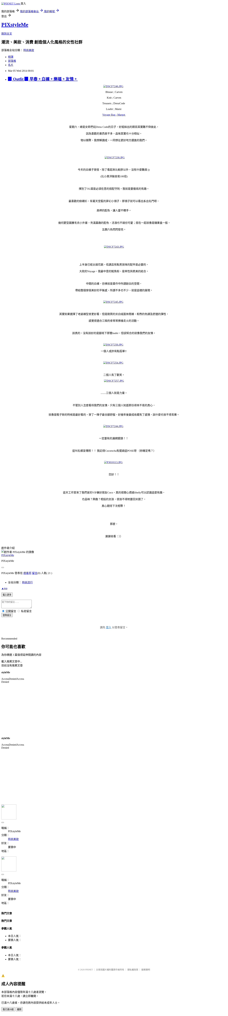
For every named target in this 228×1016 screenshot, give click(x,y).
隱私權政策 (132, 969)
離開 (19, 1009)
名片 (10, 65)
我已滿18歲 (8, 1009)
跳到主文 (6, 33)
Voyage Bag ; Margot (114, 114)
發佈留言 (7, 615)
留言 (34, 573)
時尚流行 (27, 582)
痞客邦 (27, 573)
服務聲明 (145, 969)
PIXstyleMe (14, 25)
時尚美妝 (28, 50)
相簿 (10, 56)
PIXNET (89, 969)
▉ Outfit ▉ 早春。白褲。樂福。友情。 (43, 79)
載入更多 (7, 595)
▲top (4, 588)
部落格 (12, 60)
